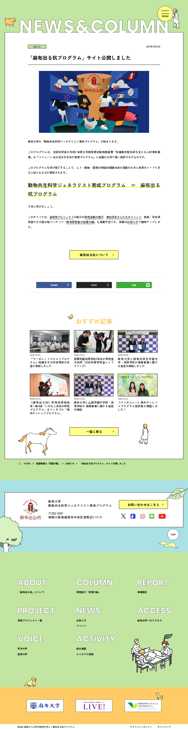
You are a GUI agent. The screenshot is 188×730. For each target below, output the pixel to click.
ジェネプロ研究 (85, 654)
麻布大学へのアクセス (149, 620)
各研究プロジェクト (61, 217)
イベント (81, 626)
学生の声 (22, 648)
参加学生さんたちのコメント (123, 217)
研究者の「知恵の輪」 (88, 592)
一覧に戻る (94, 431)
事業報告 (142, 592)
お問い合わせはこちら (143, 504)
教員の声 (22, 654)
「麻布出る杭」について (31, 592)
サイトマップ (164, 727)
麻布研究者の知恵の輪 (80, 222)
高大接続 (81, 648)
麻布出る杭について (94, 254)
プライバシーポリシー (141, 727)
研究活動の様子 (93, 217)
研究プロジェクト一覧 (30, 620)
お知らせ (37, 46)
